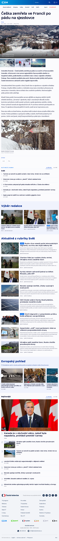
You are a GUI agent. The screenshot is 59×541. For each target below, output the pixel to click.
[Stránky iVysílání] (26, 520)
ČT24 (2, 22)
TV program (5, 500)
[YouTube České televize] (50, 495)
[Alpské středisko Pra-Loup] (28, 135)
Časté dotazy (5, 516)
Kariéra (41, 509)
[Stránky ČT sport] (14, 520)
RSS (56, 537)
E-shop (4, 513)
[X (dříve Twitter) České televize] (53, 495)
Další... (38, 7)
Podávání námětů (25, 513)
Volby (21, 7)
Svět (32, 7)
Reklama (4, 503)
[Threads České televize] (56, 495)
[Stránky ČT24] (4, 520)
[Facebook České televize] (46, 495)
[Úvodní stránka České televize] (10, 495)
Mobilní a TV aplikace (44, 513)
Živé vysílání (42, 500)
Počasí (22, 509)
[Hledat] (49, 2)
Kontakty (41, 516)
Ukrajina (15, 7)
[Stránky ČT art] (45, 520)
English (13, 537)
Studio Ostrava (24, 506)
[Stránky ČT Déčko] (36, 520)
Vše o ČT (23, 516)
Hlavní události (7, 7)
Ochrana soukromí (21, 537)
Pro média (23, 500)
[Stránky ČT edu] (54, 520)
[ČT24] (5, 2)
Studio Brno (42, 503)
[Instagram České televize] (43, 495)
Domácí (27, 7)
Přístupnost (30, 537)
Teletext (4, 506)
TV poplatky (24, 503)
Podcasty (41, 506)
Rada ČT (4, 509)
